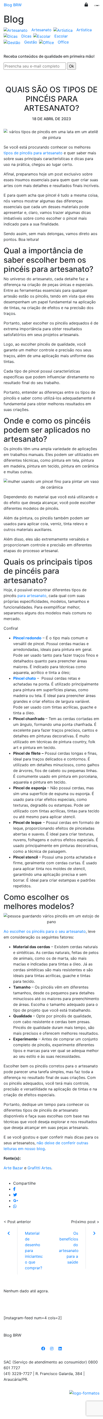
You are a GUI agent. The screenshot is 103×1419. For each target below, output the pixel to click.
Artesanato (41, 29)
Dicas (26, 36)
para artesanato (31, 595)
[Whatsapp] (15, 1206)
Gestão (30, 42)
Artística (84, 29)
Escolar (61, 36)
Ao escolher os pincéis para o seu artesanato (45, 931)
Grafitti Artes (39, 1167)
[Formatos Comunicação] (84, 1392)
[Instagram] (51, 1348)
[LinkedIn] (60, 1348)
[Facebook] (14, 1189)
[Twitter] (15, 1194)
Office (63, 42)
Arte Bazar (13, 1167)
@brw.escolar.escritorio (51, 1306)
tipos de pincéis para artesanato (33, 152)
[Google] (15, 1200)
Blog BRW (13, 4)
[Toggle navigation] (96, 7)
